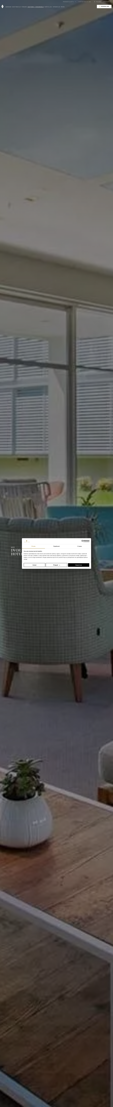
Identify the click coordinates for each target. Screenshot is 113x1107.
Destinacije (16, 6)
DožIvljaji (48, 6)
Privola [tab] (33, 546)
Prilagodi (55, 565)
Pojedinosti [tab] (56, 546)
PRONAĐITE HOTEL (68, 1)
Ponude (24, 6)
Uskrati (34, 565)
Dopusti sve (78, 565)
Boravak (9, 6)
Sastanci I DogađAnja (36, 6)
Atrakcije (56, 6)
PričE (63, 6)
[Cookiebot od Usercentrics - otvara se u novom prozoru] (82, 541)
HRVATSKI (106, 1)
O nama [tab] (79, 546)
